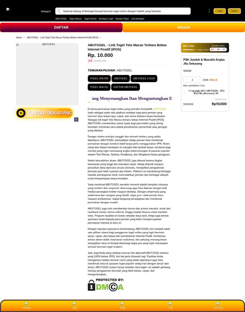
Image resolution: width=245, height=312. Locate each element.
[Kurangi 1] (186, 80)
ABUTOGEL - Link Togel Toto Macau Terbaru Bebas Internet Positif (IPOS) (62, 37)
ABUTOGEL (61, 19)
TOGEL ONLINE (99, 78)
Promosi (27, 308)
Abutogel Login (106, 19)
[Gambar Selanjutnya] (76, 119)
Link (170, 308)
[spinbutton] (192, 80)
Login (219, 11)
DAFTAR (61, 27)
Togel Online (90, 19)
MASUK (183, 27)
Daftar (234, 11)
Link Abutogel (137, 19)
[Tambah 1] (199, 80)
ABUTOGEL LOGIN (144, 78)
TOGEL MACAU (99, 87)
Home (19, 37)
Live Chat (218, 308)
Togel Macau (75, 19)
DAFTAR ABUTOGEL (126, 87)
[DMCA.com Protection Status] (106, 290)
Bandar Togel (122, 19)
